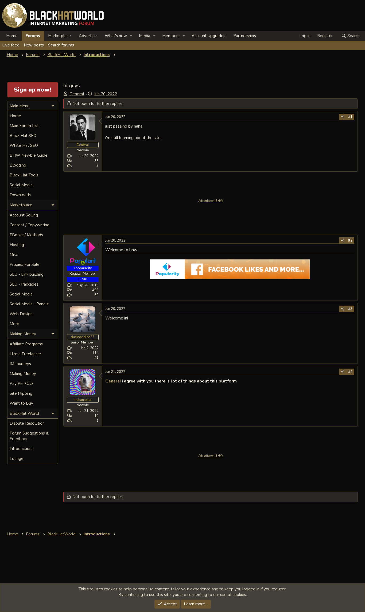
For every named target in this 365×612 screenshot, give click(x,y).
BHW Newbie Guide (29, 155)
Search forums (61, 45)
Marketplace (59, 35)
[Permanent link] (239, 381)
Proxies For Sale (25, 264)
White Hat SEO (24, 145)
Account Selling (24, 215)
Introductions (21, 448)
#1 (350, 116)
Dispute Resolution (27, 423)
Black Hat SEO (23, 135)
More (14, 323)
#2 (350, 240)
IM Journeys (20, 363)
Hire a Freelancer (25, 354)
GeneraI (76, 94)
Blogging (18, 165)
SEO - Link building (27, 274)
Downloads (20, 195)
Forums (33, 35)
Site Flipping (21, 393)
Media (144, 35)
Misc (14, 254)
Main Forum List (24, 125)
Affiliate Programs (26, 344)
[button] (131, 36)
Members (171, 35)
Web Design (21, 314)
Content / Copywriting (29, 225)
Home (12, 35)
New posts (34, 45)
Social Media (21, 185)
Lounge (17, 458)
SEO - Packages (24, 284)
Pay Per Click (21, 383)
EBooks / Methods (26, 235)
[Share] (342, 117)
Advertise (88, 35)
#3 (350, 308)
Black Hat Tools (24, 175)
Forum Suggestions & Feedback (29, 436)
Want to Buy (21, 403)
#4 (350, 371)
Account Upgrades (208, 35)
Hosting (17, 244)
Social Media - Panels (29, 304)
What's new (116, 35)
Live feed (11, 45)
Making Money (23, 373)
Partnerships (244, 35)
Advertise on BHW (210, 201)
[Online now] (82, 262)
